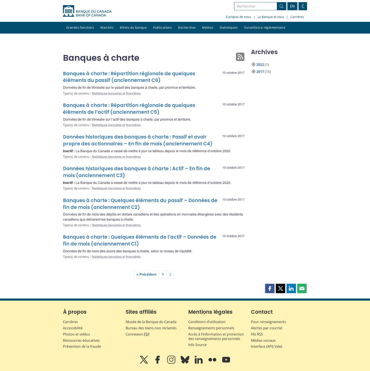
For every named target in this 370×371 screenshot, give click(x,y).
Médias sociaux (263, 340)
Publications (162, 27)
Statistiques (229, 27)
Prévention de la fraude (82, 346)
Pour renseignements (268, 321)
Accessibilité (73, 328)
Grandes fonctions (80, 27)
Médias (207, 27)
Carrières (297, 17)
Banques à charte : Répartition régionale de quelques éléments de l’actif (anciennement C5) (129, 108)
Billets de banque (133, 27)
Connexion (138, 334)
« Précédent (146, 274)
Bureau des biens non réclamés (151, 328)
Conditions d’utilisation (206, 321)
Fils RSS (257, 334)
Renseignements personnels (211, 328)
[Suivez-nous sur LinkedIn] (199, 362)
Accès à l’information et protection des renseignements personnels (216, 336)
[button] (270, 288)
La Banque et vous (271, 17)
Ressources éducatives (81, 340)
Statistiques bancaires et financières (116, 93)
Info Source (197, 344)
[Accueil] (87, 11)
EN (292, 6)
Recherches (187, 27)
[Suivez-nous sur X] (144, 362)
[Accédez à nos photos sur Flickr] (213, 362)
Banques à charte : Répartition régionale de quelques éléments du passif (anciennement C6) (129, 77)
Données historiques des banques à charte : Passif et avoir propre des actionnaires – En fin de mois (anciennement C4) (138, 140)
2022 (260, 64)
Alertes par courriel (266, 328)
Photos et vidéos (76, 334)
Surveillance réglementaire (264, 27)
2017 (260, 71)
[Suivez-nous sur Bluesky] (185, 362)
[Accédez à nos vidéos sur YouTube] (226, 362)
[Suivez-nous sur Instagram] (172, 362)
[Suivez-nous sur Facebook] (158, 362)
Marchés (106, 27)
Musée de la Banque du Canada (151, 321)
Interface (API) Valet (266, 346)
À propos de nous (238, 17)
